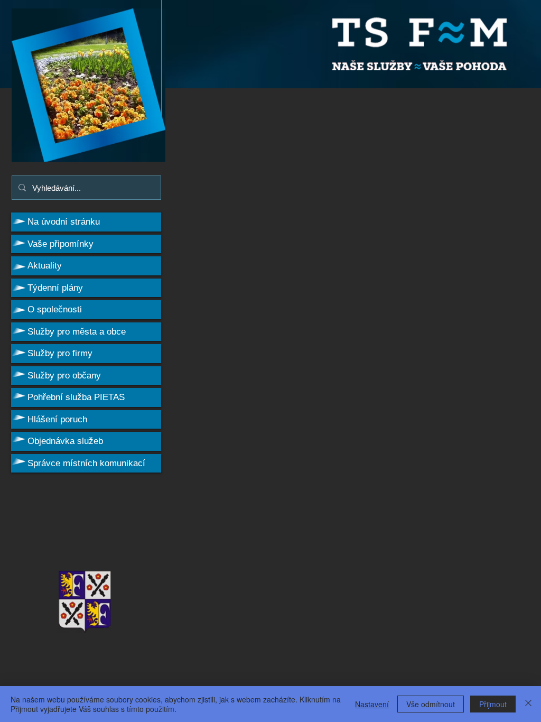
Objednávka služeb (65, 441)
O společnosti (54, 309)
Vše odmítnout (430, 704)
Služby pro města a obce (76, 332)
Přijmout (493, 704)
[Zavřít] (528, 704)
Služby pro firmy (59, 353)
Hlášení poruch (57, 419)
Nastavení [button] (372, 704)
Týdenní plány (55, 288)
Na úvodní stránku (63, 222)
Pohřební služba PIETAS (76, 397)
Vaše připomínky (60, 244)
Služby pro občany (64, 376)
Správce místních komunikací (86, 463)
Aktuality (44, 266)
